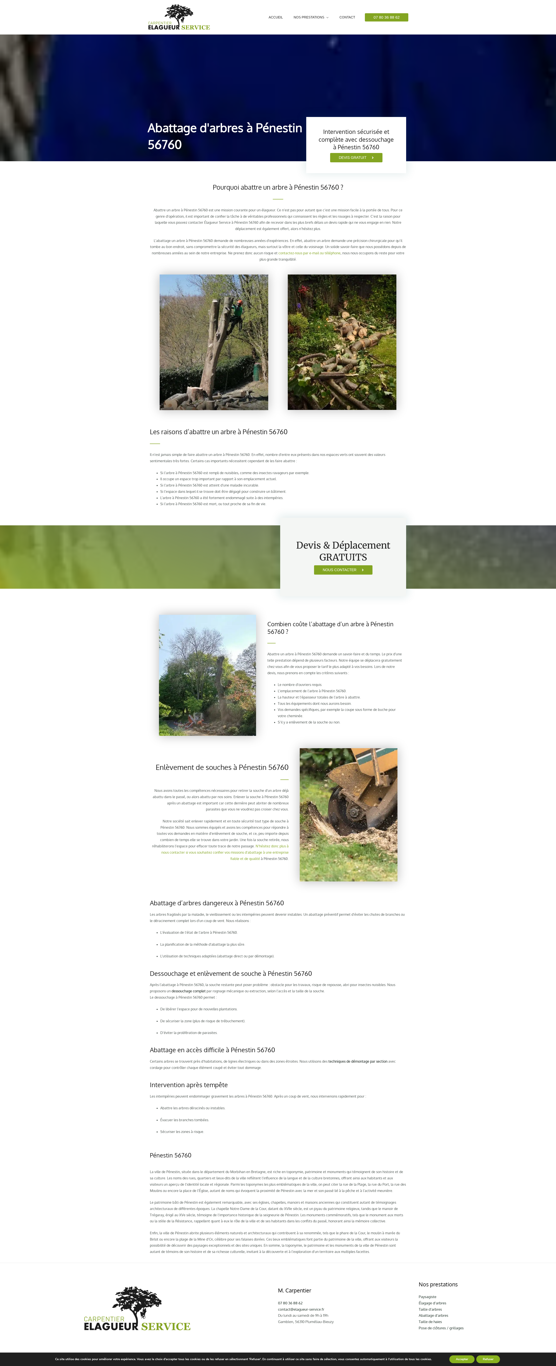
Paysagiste (427, 1296)
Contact (347, 17)
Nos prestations (309, 17)
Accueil (276, 17)
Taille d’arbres (430, 1309)
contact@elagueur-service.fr (301, 1309)
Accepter (462, 1359)
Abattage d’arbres (433, 1315)
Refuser (488, 1359)
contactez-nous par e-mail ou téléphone (309, 253)
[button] (386, 17)
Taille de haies (430, 1321)
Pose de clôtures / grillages (441, 1328)
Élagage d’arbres (432, 1303)
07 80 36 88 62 (290, 1303)
